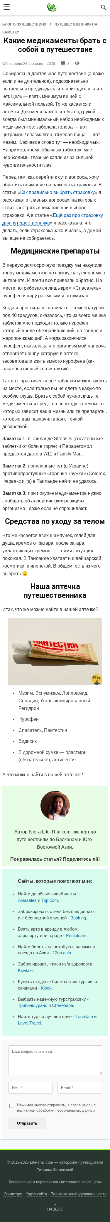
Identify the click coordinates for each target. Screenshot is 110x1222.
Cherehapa (62, 1005)
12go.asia (62, 953)
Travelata (84, 1016)
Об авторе (13, 1194)
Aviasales (27, 900)
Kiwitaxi (25, 970)
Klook (46, 988)
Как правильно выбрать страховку (57, 192)
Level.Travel (29, 1023)
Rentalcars (76, 935)
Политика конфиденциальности (78, 1194)
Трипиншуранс (32, 1005)
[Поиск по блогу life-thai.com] (103, 7)
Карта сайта (36, 1194)
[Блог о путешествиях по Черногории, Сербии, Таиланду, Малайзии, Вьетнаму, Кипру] (51, 7)
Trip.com (49, 900)
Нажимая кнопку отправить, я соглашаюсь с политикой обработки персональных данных (56, 1108)
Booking (78, 918)
